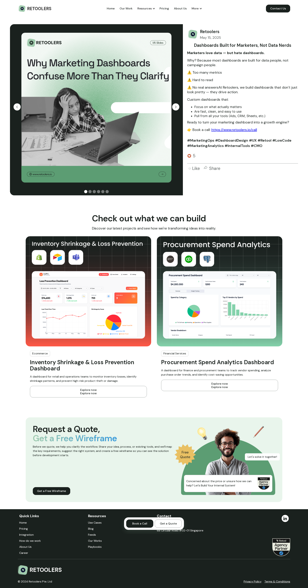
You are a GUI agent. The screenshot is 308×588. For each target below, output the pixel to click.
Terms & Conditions (277, 581)
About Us (180, 8)
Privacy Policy (252, 581)
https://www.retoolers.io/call (234, 129)
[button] (146, 8)
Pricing (164, 8)
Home (111, 8)
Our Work (126, 8)
